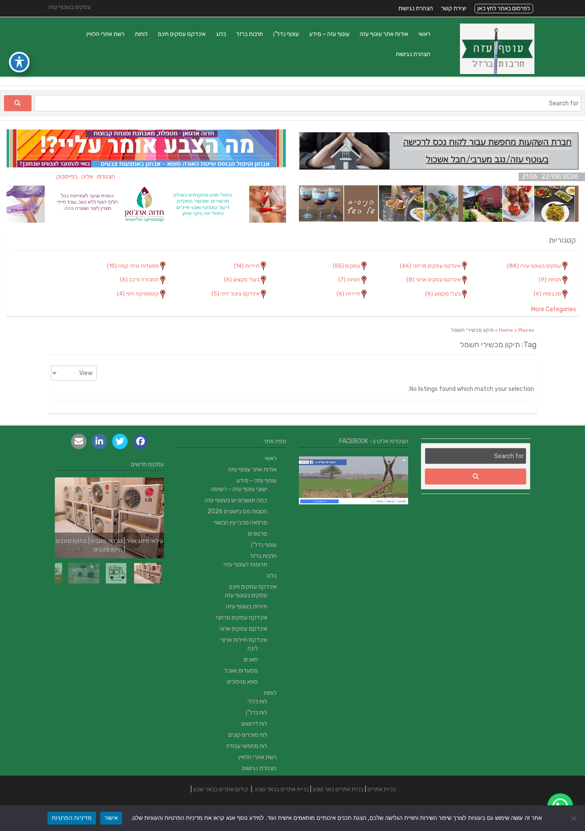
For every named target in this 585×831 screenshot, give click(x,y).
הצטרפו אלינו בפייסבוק (98, 176)
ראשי (424, 34)
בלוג (221, 34)
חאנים (251, 659)
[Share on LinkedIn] (99, 441)
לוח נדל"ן (256, 712)
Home (506, 330)
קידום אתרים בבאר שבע (220, 789)
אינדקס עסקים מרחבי (241, 617)
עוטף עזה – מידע (329, 34)
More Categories (553, 309)
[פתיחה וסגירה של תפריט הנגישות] (19, 62)
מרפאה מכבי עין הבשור (240, 522)
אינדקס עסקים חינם (182, 34)
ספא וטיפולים (242, 681)
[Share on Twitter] (120, 441)
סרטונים (257, 533)
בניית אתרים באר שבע (338, 789)
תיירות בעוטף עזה (246, 606)
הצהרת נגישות (415, 8)
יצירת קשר (453, 8)
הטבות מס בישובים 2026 (237, 511)
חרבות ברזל (249, 34)
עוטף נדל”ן (286, 34)
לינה (253, 648)
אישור (111, 817)
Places (526, 330)
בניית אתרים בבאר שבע (282, 789)
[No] (574, 818)
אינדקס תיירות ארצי (244, 639)
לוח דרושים (254, 723)
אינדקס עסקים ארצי (243, 628)
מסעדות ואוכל (241, 670)
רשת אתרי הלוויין (106, 34)
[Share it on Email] (79, 441)
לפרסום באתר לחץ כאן (504, 8)
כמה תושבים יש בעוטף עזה (236, 500)
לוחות (141, 34)
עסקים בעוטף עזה (246, 595)
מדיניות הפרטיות (72, 817)
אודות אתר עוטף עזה (384, 34)
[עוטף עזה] (497, 72)
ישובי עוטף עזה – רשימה (239, 489)
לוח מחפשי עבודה (246, 746)
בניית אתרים (381, 789)
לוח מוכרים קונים (247, 735)
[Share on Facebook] (140, 441)
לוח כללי (257, 701)
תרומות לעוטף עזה (245, 564)
